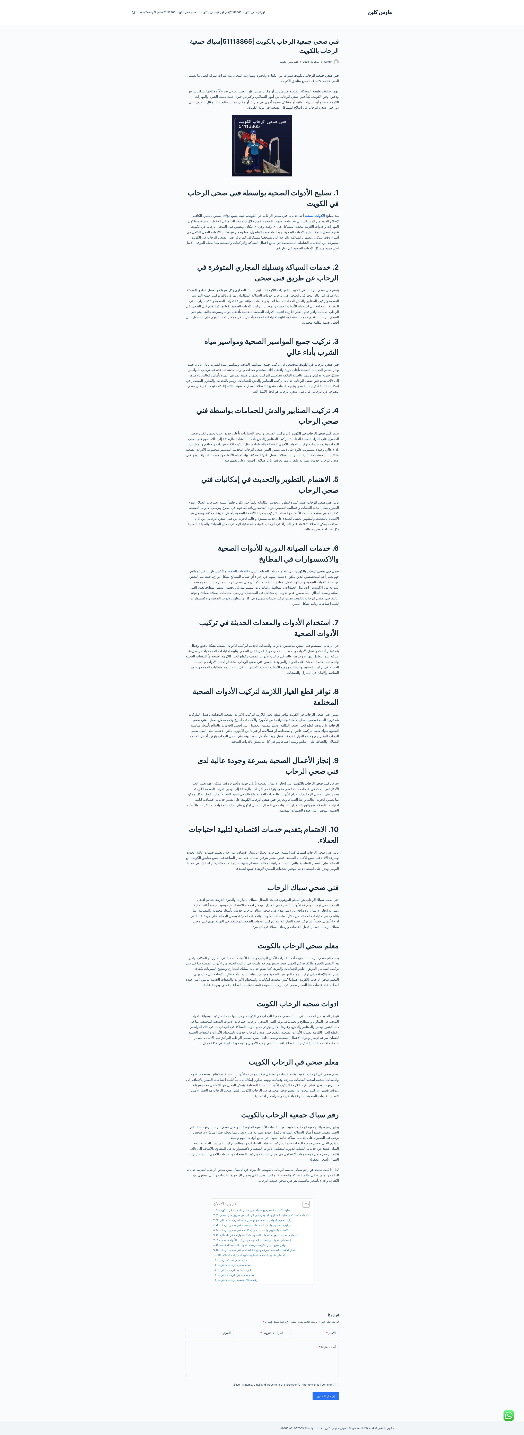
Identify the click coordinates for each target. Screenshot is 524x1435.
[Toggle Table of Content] (304, 1204)
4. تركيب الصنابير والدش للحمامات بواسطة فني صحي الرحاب (253, 1225)
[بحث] (133, 12)
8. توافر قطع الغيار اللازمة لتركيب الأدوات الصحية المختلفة (251, 1245)
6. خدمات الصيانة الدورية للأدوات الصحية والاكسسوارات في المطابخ (257, 1235)
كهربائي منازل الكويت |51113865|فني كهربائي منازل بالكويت (233, 12)
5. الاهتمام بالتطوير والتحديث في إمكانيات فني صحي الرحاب (252, 1230)
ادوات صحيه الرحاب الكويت (234, 1270)
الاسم (331, 1333)
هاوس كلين (380, 12)
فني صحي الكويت (289, 61)
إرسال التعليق (326, 1396)
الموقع (226, 1333)
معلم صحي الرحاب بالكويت (234, 1265)
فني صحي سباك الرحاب (232, 1260)
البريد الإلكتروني (271, 1333)
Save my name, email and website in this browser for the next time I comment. (283, 1384)
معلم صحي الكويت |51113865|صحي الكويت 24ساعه (168, 12)
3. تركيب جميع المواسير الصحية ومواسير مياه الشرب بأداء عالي (254, 1220)
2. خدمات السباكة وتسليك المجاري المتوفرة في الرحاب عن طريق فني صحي (262, 1215)
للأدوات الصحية (237, 571)
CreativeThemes (292, 1428)
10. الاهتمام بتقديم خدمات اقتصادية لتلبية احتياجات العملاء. (252, 1255)
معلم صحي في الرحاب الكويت (236, 1275)
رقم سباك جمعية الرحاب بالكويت (237, 1279)
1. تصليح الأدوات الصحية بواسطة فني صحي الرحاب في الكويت (253, 1210)
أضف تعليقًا (327, 1347)
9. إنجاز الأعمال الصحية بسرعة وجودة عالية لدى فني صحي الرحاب (256, 1250)
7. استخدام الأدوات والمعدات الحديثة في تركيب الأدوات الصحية (253, 1240)
